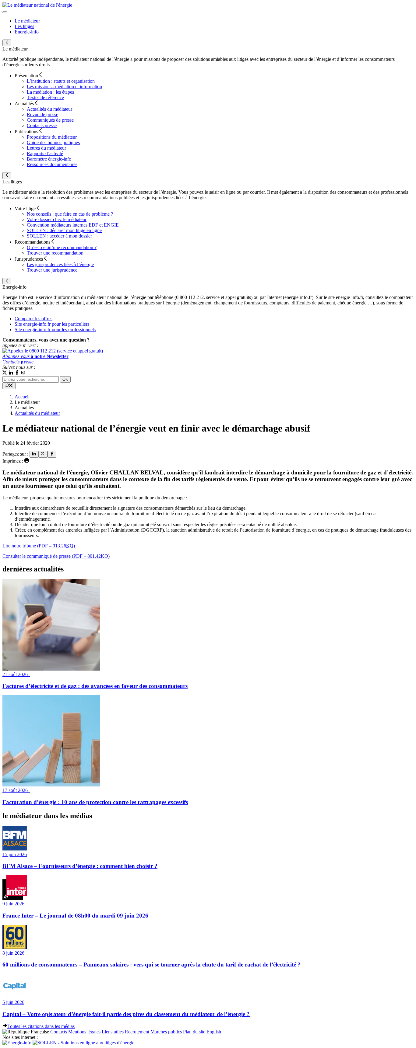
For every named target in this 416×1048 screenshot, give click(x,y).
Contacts (58, 1031)
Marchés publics (166, 1031)
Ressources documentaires (52, 164)
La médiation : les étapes (50, 92)
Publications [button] (26, 131)
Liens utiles (113, 1031)
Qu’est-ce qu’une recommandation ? (62, 247)
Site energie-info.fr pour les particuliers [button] (52, 324)
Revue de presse (42, 114)
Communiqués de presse (50, 120)
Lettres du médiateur (46, 148)
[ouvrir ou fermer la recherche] (9, 386)
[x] (4, 373)
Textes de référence (45, 97)
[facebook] (52, 454)
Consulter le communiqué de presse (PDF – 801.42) (56, 556)
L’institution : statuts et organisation (61, 81)
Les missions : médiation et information (64, 86)
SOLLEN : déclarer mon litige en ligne (64, 230)
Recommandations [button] (32, 242)
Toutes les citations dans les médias (41, 1026)
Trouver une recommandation (55, 252)
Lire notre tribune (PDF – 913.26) (38, 545)
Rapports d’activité (45, 153)
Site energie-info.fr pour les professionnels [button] (55, 329)
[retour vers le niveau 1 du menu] (6, 43)
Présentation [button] (26, 75)
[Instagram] (23, 373)
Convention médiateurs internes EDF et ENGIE (73, 224)
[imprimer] (26, 460)
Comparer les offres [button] (33, 318)
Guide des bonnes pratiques (53, 142)
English (213, 1031)
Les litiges (24, 26)
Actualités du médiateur (49, 109)
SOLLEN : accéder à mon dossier (59, 235)
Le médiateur (27, 20)
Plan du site (194, 1031)
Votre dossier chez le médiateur (56, 219)
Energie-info (27, 31)
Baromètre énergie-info (49, 158)
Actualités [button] (24, 103)
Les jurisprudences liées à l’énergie (60, 264)
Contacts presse (42, 125)
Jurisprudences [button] (29, 259)
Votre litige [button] (25, 208)
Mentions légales (84, 1031)
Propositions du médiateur (52, 137)
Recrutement (137, 1031)
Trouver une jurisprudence (52, 269)
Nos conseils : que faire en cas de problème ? (70, 214)
